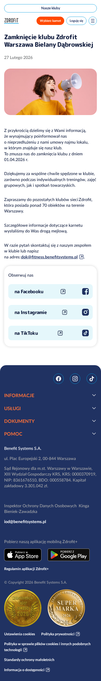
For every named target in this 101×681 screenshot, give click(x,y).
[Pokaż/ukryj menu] (93, 21)
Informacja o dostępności (24, 670)
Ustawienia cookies (19, 634)
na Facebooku (29, 291)
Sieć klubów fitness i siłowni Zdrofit (12, 21)
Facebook (58, 378)
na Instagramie (31, 312)
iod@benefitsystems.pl (25, 521)
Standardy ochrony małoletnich (29, 660)
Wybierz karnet (50, 20)
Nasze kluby (50, 8)
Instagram (75, 378)
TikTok (91, 378)
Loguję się (76, 20)
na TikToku (26, 333)
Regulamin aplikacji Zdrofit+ (26, 569)
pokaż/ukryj (94, 395)
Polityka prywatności (58, 634)
